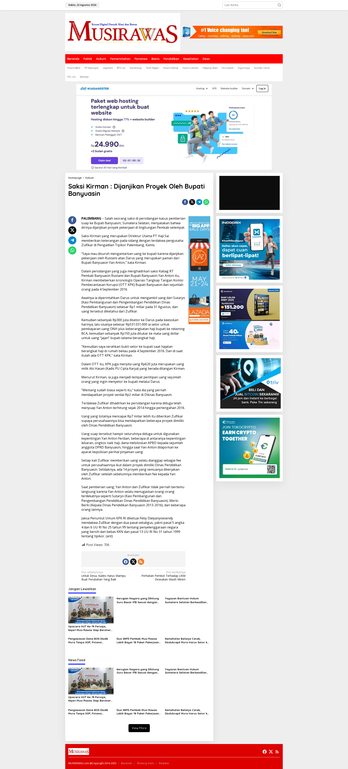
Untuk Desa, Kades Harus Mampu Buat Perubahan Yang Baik (103, 575)
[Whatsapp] (206, 202)
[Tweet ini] (192, 202)
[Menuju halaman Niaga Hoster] (174, 127)
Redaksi (164, 763)
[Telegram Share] (199, 202)
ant (109, 536)
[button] (279, 5)
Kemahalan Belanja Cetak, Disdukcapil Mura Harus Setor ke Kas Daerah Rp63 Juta (187, 640)
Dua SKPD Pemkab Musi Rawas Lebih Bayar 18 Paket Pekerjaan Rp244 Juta (138, 640)
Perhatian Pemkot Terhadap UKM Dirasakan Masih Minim (163, 575)
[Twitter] (133, 561)
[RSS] (141, 561)
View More (139, 728)
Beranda (126, 763)
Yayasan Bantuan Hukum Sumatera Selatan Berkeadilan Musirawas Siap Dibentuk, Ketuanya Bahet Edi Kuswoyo (185, 600)
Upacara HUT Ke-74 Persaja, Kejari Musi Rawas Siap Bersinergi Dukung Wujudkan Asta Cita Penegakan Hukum (90, 628)
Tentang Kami (145, 763)
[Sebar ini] (185, 202)
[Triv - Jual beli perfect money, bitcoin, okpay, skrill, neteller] (250, 383)
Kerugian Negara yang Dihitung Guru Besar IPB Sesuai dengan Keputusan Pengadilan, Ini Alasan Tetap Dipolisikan (139, 600)
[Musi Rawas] (122, 32)
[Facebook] (125, 561)
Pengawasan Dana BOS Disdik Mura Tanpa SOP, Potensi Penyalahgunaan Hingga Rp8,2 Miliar (89, 640)
